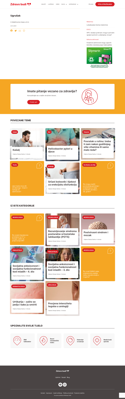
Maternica (90, 22)
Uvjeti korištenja (57, 393)
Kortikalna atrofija (89, 165)
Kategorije (72, 4)
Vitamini (86, 132)
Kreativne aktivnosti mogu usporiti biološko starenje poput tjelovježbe (99, 44)
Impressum (49, 393)
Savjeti (43, 4)
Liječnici (51, 4)
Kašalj (15, 132)
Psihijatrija (17, 250)
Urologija (52, 285)
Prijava (91, 4)
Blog (63, 4)
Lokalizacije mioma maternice (97, 25)
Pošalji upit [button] (33, 102)
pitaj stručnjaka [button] (105, 4)
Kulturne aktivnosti (93, 39)
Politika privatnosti (68, 393)
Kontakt (43, 393)
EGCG (89, 29)
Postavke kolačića (79, 393)
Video (57, 4)
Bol (49, 132)
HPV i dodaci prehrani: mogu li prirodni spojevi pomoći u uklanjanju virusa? (100, 34)
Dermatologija (19, 286)
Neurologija (18, 217)
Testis (15, 165)
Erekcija (50, 166)
